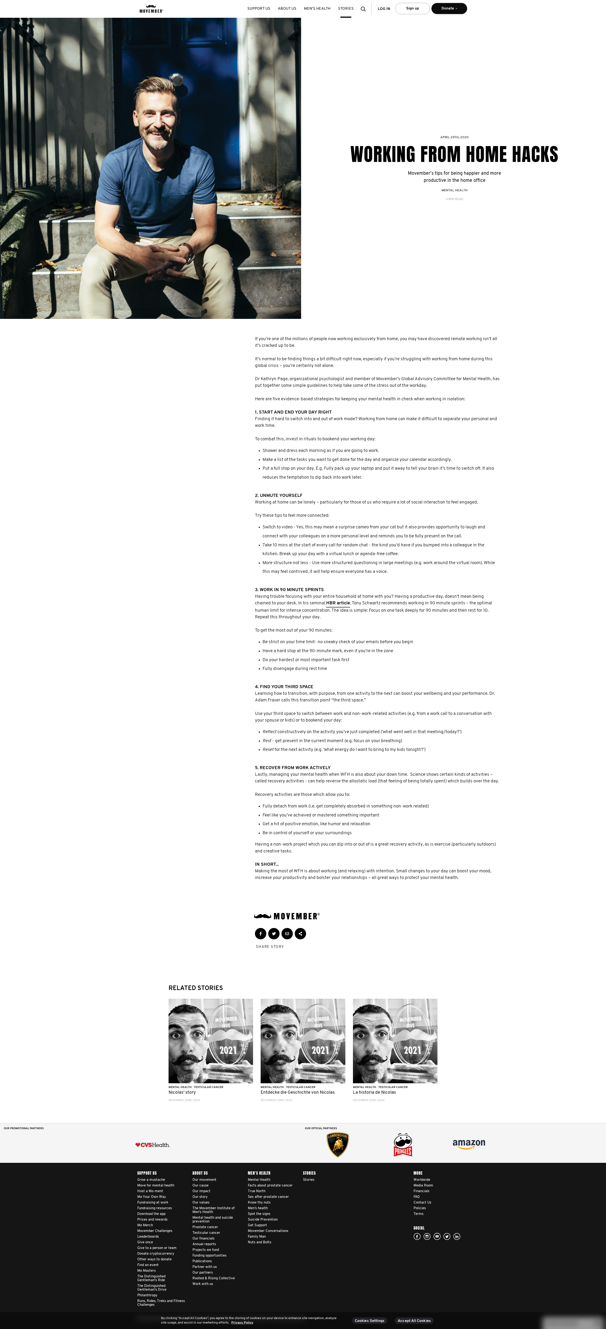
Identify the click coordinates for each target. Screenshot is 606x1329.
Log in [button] (384, 9)
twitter (446, 1236)
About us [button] (287, 9)
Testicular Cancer (208, 1087)
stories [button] (346, 9)
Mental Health (454, 190)
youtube (437, 1236)
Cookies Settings (370, 1321)
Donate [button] (444, 10)
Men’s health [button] (317, 9)
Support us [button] (258, 9)
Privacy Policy (242, 1323)
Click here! (427, 1236)
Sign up (412, 8)
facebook (417, 1236)
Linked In (456, 1236)
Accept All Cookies (414, 1321)
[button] (364, 9)
